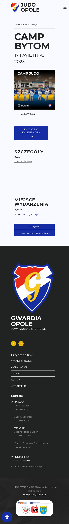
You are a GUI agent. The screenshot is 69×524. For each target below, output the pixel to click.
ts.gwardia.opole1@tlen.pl (28, 466)
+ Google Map (30, 214)
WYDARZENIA (18, 386)
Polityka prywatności (34, 494)
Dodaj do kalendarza (31, 131)
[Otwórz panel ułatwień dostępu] (7, 517)
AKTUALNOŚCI (19, 367)
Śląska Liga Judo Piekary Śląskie (34, 233)
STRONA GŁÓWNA (21, 361)
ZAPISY (15, 373)
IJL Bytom (34, 226)
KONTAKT (16, 379)
